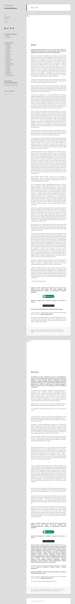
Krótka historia (8, 44)
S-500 (54, 331)
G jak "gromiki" (9, 54)
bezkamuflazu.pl (10, 8)
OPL (46, 590)
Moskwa (37, 590)
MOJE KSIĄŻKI (7, 81)
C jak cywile (8, 48)
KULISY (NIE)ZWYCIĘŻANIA (11, 82)
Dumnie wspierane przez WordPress (37, 601)
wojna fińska (61, 331)
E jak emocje (8, 51)
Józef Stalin (38, 331)
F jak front (8, 52)
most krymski (42, 590)
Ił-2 (35, 331)
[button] (11, 15)
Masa (33, 44)
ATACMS (56, 589)
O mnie (5, 19)
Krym (59, 589)
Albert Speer (59, 329)
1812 (55, 329)
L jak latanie (8, 61)
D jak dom (8, 49)
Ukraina (50, 329)
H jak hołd (8, 55)
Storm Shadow (57, 590)
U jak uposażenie (9, 72)
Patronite (7, 35)
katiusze (43, 331)
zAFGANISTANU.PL (8, 42)
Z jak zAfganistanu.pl (10, 75)
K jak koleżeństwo (9, 59)
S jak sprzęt (8, 69)
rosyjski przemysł (49, 331)
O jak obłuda (8, 65)
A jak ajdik (8, 45)
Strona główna (7, 17)
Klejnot (35, 372)
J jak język (8, 58)
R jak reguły (8, 68)
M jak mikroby (8, 62)
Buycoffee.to (8, 37)
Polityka (46, 329)
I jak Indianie (8, 56)
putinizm (49, 590)
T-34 (57, 331)
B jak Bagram (8, 47)
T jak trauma (8, 71)
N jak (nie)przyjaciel (9, 63)
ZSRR (32, 332)
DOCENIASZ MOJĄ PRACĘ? (10, 34)
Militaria (42, 329)
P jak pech (7, 66)
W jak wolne (8, 73)
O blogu (5, 21)
